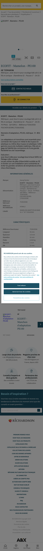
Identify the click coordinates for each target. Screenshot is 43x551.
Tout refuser (21, 285)
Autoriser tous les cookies (21, 292)
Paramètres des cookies (21, 298)
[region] (21, 275)
